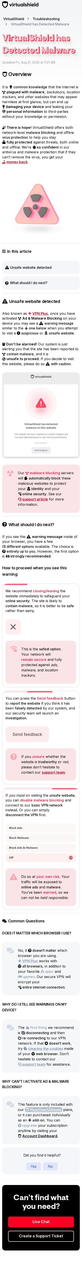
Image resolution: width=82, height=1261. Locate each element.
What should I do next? (28, 283)
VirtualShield (13, 19)
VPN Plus (40, 313)
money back (17, 162)
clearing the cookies (45, 1048)
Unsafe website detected (31, 267)
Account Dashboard (39, 1136)
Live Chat (41, 1222)
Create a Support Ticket (41, 1236)
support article (35, 499)
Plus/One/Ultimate (45, 1109)
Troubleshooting (46, 19)
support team (53, 772)
